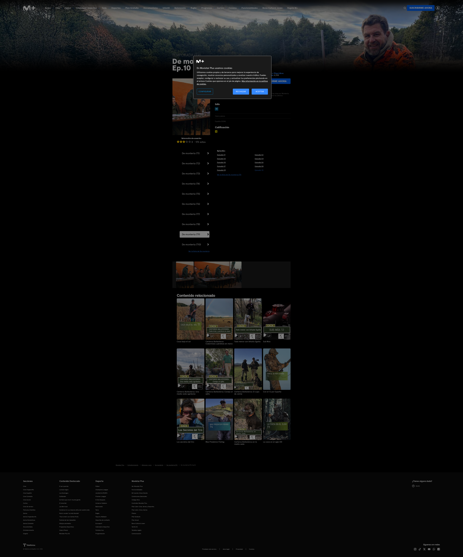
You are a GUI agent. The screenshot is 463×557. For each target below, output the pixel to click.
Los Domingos (63, 493)
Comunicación (136, 533)
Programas (206, 8)
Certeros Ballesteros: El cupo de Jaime (246, 393)
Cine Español (27, 493)
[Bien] (186, 141)
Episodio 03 (221, 159)
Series (48, 8)
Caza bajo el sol (184, 341)
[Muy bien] (189, 141)
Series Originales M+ (29, 517)
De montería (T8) (191, 224)
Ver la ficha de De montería (198, 251)
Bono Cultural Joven (272, 8)
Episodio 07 (221, 166)
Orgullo (25, 533)
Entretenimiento (28, 530)
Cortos (220, 8)
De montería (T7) (191, 214)
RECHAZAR (241, 91)
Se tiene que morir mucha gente (69, 500)
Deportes (116, 8)
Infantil (166, 8)
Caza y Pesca (63, 530)
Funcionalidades (250, 8)
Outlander (62, 496)
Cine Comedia (27, 496)
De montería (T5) (191, 193)
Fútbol (68, 8)
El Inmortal (62, 503)
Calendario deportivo (86, 8)
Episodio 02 (259, 155)
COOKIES (251, 549)
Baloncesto (180, 8)
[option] (185, 274)
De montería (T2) (191, 163)
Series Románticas (29, 520)
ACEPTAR (260, 91)
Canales (233, 8)
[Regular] (184, 141)
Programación (100, 533)
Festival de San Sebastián (67, 520)
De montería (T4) (191, 183)
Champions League (101, 490)
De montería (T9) (191, 234)
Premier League (100, 496)
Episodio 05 (221, 162)
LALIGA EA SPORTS (101, 493)
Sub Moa (266, 341)
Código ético (136, 500)
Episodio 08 (259, 166)
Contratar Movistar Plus (139, 503)
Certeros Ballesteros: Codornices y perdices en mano (219, 342)
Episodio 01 (221, 155)
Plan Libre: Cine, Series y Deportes (143, 506)
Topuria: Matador (101, 517)
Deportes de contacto (102, 520)
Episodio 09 (221, 170)
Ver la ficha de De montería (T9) (229, 175)
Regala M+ (292, 8)
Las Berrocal (63, 506)
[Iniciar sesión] (438, 8)
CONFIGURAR (205, 91)
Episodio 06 (259, 162)
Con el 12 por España (272, 392)
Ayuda (418, 486)
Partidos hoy (99, 530)
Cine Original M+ (28, 490)
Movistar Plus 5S (64, 533)
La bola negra (63, 490)
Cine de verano (28, 506)
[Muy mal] (178, 141)
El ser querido (63, 486)
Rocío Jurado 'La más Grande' (69, 513)
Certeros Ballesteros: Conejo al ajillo (219, 393)
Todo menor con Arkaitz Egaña (247, 341)
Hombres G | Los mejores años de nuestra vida (74, 510)
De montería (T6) (191, 204)
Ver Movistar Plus (137, 486)
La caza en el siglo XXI (272, 442)
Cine (57, 8)
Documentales (150, 8)
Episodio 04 (259, 159)
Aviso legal (226, 549)
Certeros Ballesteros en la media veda (245, 443)
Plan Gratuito (132, 8)
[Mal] (181, 141)
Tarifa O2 (135, 527)
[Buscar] (405, 8)
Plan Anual (135, 520)
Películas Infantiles (29, 510)
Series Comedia (28, 523)
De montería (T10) (191, 244)
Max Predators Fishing (215, 442)
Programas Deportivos (66, 527)
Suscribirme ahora (420, 8)
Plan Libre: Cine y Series (139, 510)
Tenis (104, 8)
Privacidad (239, 549)
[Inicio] (29, 8)
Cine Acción (27, 500)
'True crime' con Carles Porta (68, 517)
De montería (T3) (191, 173)
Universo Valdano (101, 503)
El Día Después (100, 500)
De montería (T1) (191, 153)
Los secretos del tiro (185, 442)
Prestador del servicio (209, 549)
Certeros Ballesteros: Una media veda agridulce (188, 393)
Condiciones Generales (139, 496)
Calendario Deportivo (102, 527)
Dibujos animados (65, 523)
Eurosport (98, 523)
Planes (134, 513)
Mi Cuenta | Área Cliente (140, 493)
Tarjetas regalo (136, 530)
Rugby (194, 8)
